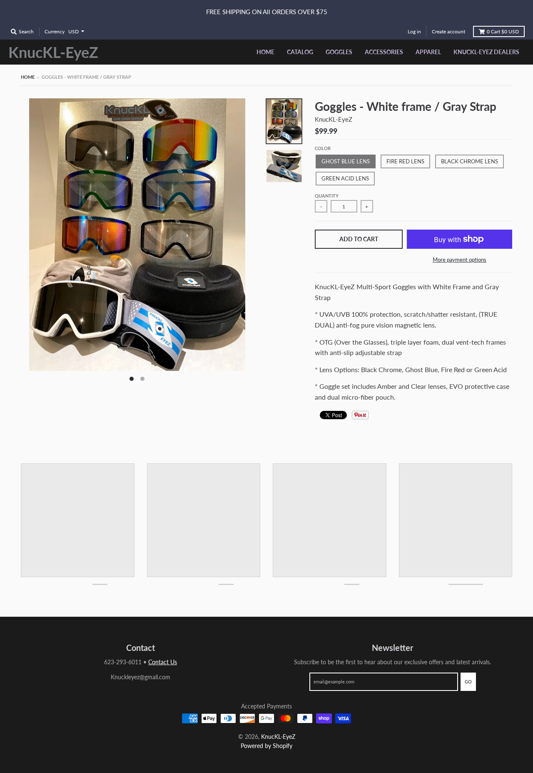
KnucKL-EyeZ (53, 52)
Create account (448, 31)
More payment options (459, 259)
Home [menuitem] (265, 51)
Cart (503, 31)
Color (323, 148)
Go (468, 681)
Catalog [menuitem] (300, 51)
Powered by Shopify (266, 745)
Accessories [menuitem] (384, 51)
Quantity (327, 195)
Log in (414, 31)
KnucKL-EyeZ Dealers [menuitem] (486, 51)
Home (28, 77)
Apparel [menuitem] (428, 51)
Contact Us (162, 661)
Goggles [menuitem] (339, 51)
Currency (55, 31)
